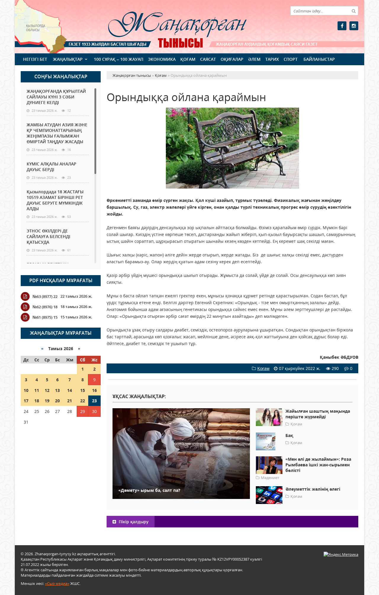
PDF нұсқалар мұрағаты (60, 280)
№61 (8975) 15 (45, 317)
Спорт (291, 59)
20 (57, 400)
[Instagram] (353, 25)
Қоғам (187, 59)
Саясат (208, 59)
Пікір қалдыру (133, 521)
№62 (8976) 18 (45, 307)
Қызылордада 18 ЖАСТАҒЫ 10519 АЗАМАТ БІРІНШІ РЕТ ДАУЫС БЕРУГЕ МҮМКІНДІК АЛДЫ (55, 200)
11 (36, 390)
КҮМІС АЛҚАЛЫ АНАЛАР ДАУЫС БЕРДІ (51, 166)
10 (26, 390)
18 (36, 400)
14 (69, 390)
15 (82, 390)
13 (57, 390)
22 (82, 400)
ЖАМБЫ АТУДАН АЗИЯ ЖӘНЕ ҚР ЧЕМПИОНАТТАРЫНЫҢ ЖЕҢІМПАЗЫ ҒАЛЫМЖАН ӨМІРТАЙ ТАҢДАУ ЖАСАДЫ (57, 133)
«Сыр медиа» (57, 583)
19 (47, 400)
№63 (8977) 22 (45, 296)
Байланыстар (319, 59)
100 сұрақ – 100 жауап (118, 59)
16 (94, 390)
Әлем (254, 59)
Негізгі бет (35, 59)
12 (47, 390)
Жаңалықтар (68, 59)
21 (69, 400)
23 (94, 400)
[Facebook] (342, 25)
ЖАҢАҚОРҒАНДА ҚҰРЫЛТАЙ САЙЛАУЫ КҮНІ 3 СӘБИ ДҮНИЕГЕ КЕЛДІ (56, 96)
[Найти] (353, 10)
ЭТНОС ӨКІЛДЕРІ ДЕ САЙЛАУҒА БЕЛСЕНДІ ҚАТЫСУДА (48, 236)
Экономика (162, 59)
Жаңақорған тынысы (168, 26)
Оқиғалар (232, 59)
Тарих (272, 59)
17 (26, 400)
